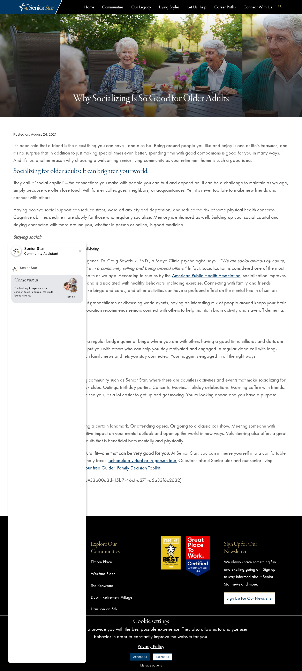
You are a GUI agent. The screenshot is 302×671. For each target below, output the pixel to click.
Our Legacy (141, 7)
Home (89, 7)
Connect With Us (257, 7)
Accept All (140, 656)
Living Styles (169, 7)
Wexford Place (103, 573)
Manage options (151, 665)
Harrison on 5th (104, 609)
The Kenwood (102, 585)
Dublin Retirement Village (111, 597)
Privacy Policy (151, 646)
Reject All (162, 656)
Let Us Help (196, 7)
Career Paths (225, 7)
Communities (112, 7)
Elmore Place (101, 562)
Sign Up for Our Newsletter (249, 598)
